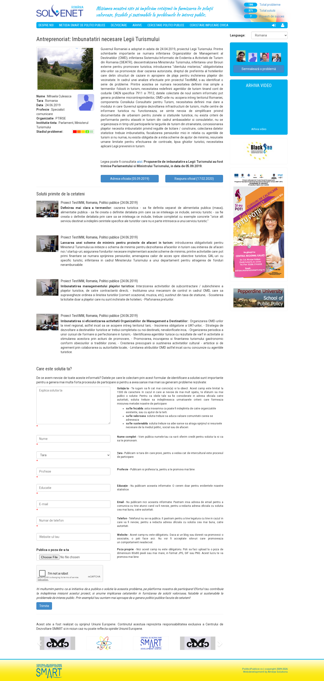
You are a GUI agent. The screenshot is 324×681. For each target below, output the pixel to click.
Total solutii (262, 10)
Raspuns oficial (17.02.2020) (194, 178)
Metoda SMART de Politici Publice (82, 25)
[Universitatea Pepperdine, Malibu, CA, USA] (258, 297)
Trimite (44, 606)
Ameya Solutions (278, 671)
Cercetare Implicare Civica (209, 25)
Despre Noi (46, 25)
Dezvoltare (119, 25)
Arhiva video (258, 129)
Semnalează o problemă (259, 69)
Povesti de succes (267, 16)
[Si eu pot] (258, 224)
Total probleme (264, 4)
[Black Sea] (258, 151)
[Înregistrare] (283, 25)
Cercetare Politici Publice (165, 25)
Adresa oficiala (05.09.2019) (129, 178)
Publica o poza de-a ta (52, 550)
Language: (237, 35)
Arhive (137, 25)
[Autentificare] (274, 25)
